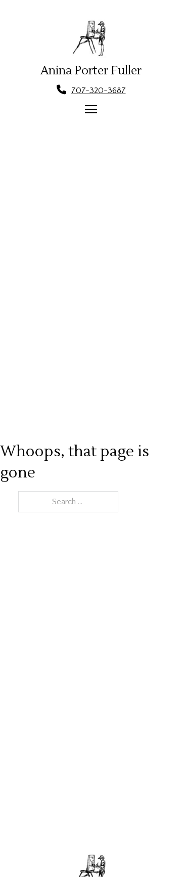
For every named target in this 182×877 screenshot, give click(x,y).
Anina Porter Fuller (91, 70)
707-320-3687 (98, 90)
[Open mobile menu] (91, 109)
